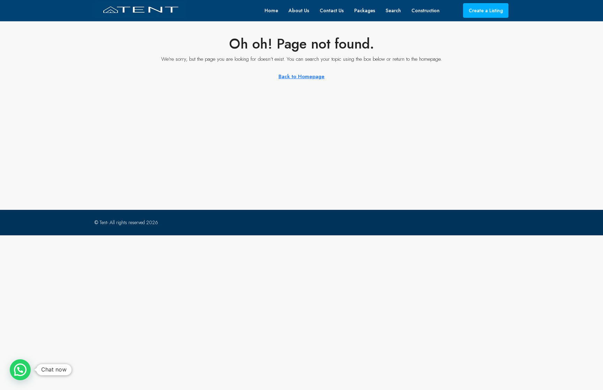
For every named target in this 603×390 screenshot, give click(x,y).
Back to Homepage (301, 76)
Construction (425, 10)
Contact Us (332, 10)
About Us (299, 10)
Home (271, 10)
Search (393, 10)
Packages (364, 10)
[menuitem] (452, 10)
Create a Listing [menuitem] (486, 10)
